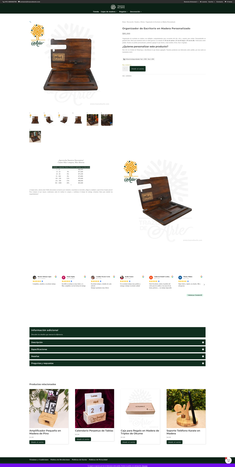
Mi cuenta (203, 1)
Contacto (219, 1)
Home (124, 22)
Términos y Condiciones (39, 460)
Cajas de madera (108, 12)
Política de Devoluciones (60, 460)
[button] (30, 22)
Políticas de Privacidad (98, 460)
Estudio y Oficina (140, 22)
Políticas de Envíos (79, 460)
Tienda (96, 12)
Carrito (210, 1)
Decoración (135, 12)
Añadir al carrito (137, 69)
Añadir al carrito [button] (37, 442)
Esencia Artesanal (190, 1)
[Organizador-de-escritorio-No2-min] (164, 242)
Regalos (122, 12)
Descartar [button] (144, 466)
